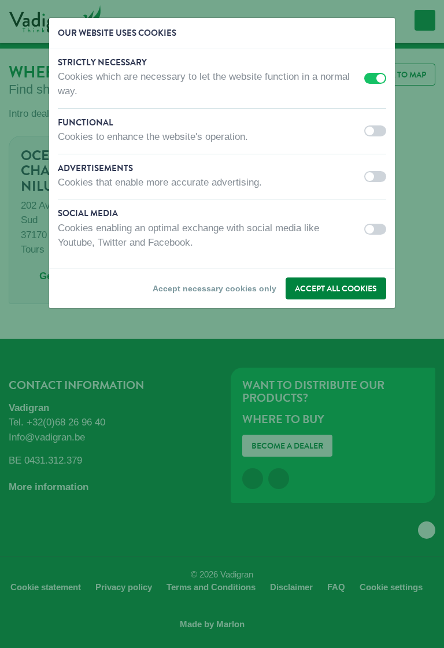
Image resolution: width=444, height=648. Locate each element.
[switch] (375, 78)
